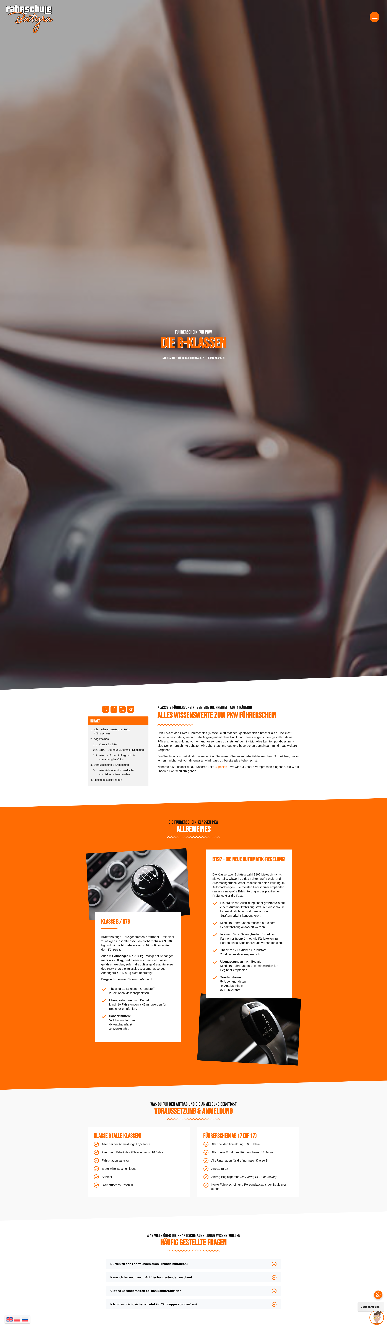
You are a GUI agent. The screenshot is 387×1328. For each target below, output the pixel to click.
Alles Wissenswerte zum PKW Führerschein (112, 731)
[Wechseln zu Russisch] (24, 1319)
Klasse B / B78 (108, 744)
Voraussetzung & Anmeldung (111, 764)
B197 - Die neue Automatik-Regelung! (122, 749)
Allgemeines (101, 738)
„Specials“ (222, 766)
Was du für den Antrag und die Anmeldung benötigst (117, 757)
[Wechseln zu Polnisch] (17, 1319)
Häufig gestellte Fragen (108, 779)
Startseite (169, 358)
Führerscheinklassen (191, 358)
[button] (374, 17)
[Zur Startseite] (29, 19)
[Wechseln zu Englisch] (9, 1319)
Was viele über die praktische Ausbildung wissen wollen (116, 772)
